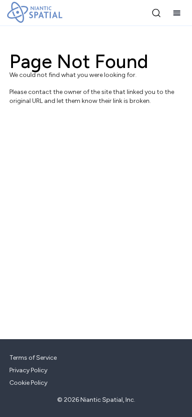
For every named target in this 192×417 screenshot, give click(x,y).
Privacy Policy (28, 370)
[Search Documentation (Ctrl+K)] (156, 13)
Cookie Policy (28, 383)
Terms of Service (33, 358)
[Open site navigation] (177, 13)
